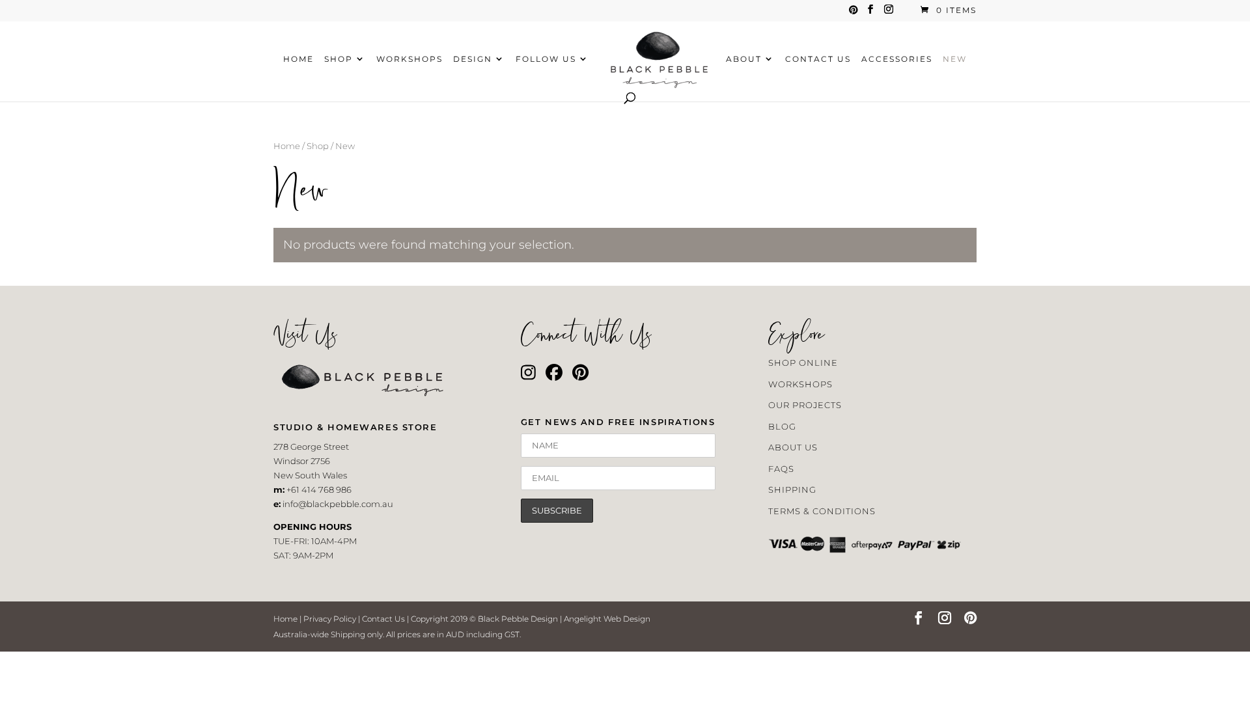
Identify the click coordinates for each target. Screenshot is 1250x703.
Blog (782, 426)
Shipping (792, 489)
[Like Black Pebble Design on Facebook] (554, 375)
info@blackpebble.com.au (338, 504)
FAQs (781, 468)
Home (298, 59)
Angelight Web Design (607, 619)
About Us (793, 447)
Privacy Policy (329, 619)
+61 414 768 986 (319, 489)
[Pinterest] (853, 13)
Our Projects (805, 405)
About (744, 59)
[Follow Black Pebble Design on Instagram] (528, 375)
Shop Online (803, 362)
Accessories (896, 59)
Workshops (409, 59)
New (955, 59)
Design (472, 59)
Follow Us (546, 59)
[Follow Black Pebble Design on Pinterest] (580, 375)
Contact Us (818, 59)
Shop (338, 59)
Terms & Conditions (822, 511)
